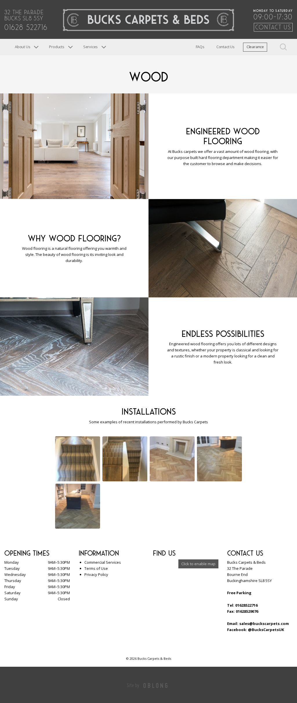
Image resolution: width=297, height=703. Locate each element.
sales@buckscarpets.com (264, 623)
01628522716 (246, 605)
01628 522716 (26, 26)
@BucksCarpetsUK (266, 629)
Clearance (255, 46)
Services (90, 46)
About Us (22, 46)
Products (56, 46)
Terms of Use (96, 568)
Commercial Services (102, 562)
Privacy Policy (96, 574)
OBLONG (155, 685)
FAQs (200, 46)
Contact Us (273, 26)
